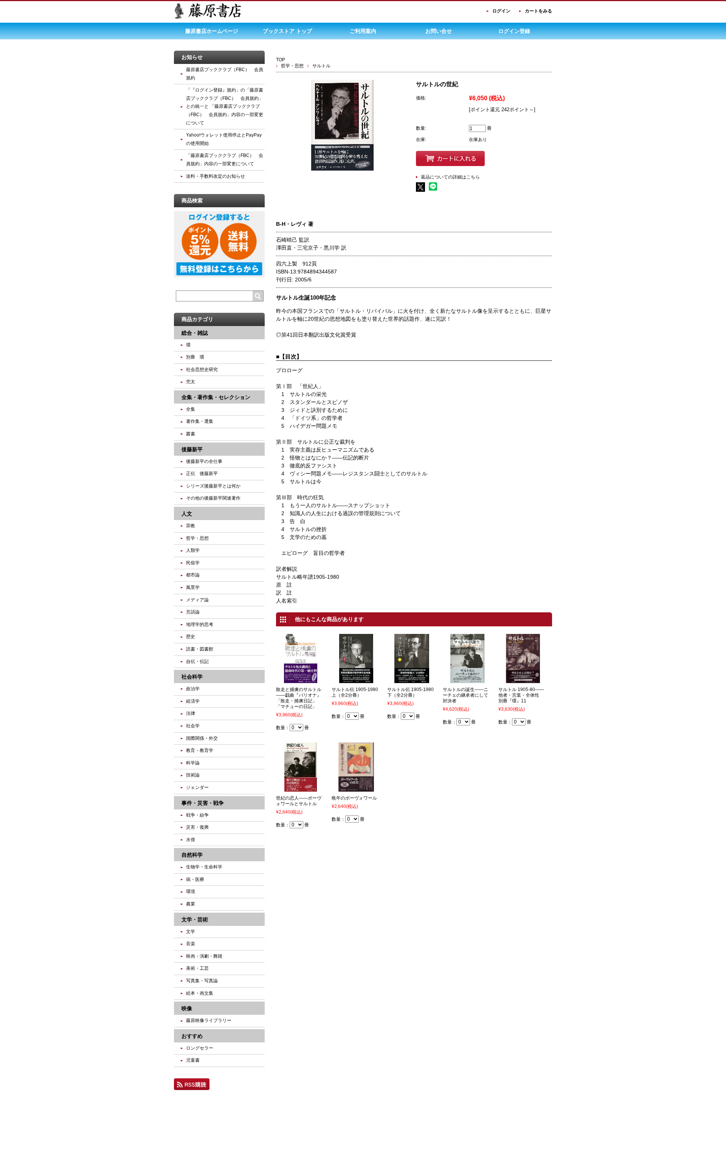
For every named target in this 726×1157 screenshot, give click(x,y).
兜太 (190, 381)
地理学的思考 (199, 624)
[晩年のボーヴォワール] (356, 788)
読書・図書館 (199, 649)
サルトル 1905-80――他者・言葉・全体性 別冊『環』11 (521, 695)
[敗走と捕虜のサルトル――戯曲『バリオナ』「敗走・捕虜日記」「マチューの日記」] (300, 679)
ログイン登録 (514, 31)
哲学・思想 (292, 65)
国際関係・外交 (202, 738)
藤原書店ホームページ (211, 31)
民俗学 (193, 562)
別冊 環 (195, 357)
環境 (190, 891)
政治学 (193, 688)
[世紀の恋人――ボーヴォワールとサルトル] (300, 788)
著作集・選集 (199, 421)
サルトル (321, 65)
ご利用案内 (363, 31)
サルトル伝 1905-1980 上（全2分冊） (357, 692)
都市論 (193, 575)
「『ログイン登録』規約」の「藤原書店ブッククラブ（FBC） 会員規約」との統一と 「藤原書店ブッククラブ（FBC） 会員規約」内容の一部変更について (224, 106)
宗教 (190, 525)
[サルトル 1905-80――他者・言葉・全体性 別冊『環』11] (523, 679)
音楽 (190, 943)
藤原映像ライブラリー (208, 1020)
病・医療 (195, 879)
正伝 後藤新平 (202, 473)
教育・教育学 (199, 750)
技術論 (193, 775)
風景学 (193, 587)
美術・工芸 (197, 968)
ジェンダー (197, 787)
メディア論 (197, 600)
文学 (190, 931)
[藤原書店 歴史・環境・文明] (208, 17)
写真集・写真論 (202, 980)
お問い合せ (438, 31)
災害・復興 (197, 827)
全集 (190, 409)
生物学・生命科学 (204, 867)
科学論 (193, 763)
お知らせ (192, 57)
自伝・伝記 (197, 661)
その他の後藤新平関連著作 (213, 498)
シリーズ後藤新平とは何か (213, 486)
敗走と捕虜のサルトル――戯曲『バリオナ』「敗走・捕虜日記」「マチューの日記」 (298, 698)
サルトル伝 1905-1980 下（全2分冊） (412, 692)
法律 (190, 713)
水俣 (190, 839)
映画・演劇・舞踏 (204, 956)
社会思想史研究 (202, 369)
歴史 (190, 636)
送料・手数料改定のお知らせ (215, 176)
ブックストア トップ (287, 31)
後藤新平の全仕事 (204, 461)
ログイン (501, 11)
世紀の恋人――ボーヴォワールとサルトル (298, 800)
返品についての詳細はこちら (450, 177)
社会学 (193, 725)
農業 (190, 904)
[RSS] (191, 1086)
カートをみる (538, 11)
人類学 (193, 550)
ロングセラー (199, 1048)
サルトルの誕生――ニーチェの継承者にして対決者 (465, 695)
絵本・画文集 (199, 993)
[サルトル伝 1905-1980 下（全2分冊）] (411, 679)
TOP (280, 59)
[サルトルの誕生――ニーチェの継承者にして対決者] (467, 679)
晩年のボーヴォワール (354, 798)
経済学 (193, 701)
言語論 (193, 612)
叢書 (190, 433)
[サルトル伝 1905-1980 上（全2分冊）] (356, 679)
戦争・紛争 (197, 815)
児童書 (193, 1060)
